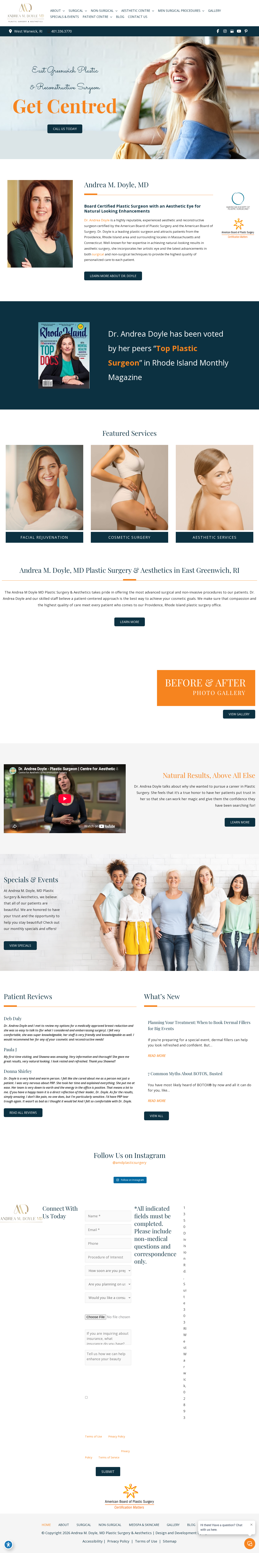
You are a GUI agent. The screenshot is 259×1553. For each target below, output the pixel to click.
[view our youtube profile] (239, 31)
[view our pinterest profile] (246, 31)
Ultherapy (214, 492)
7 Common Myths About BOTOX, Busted (185, 1073)
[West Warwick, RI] (25, 31)
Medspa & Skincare (144, 1525)
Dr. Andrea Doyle (97, 220)
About (63, 1525)
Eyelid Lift (129, 503)
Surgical (84, 1525)
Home (46, 1525)
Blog (191, 1525)
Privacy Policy (116, 1436)
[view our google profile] (232, 31)
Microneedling (214, 503)
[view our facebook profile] (218, 31)
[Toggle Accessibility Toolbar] (8, 1544)
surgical (98, 254)
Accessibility (92, 1541)
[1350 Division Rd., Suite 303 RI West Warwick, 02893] (185, 1313)
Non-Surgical (110, 1525)
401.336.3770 (61, 31)
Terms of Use (93, 1436)
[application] (63, 11)
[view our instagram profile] (225, 31)
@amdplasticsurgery (129, 1162)
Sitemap (169, 1541)
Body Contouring (129, 492)
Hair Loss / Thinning (214, 515)
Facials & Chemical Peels (215, 481)
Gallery (173, 1525)
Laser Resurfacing (214, 469)
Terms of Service (108, 1457)
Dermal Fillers (44, 486)
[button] (64, 128)
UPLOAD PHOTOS (100, 1309)
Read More (157, 1055)
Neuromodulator (44, 498)
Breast (130, 481)
